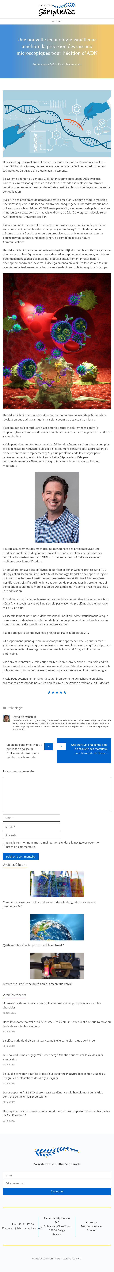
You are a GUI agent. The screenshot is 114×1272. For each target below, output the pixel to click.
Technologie (14, 708)
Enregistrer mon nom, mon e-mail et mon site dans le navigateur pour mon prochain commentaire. (53, 845)
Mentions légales (92, 1226)
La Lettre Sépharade (51, 1258)
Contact (92, 1230)
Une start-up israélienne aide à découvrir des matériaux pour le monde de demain (89, 749)
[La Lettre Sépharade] (57, 9)
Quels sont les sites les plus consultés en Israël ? (33, 945)
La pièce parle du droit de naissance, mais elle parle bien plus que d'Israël (49, 1040)
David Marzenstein (69, 64)
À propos (92, 1222)
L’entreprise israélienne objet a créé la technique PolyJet (37, 984)
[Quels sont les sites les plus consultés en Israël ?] (57, 938)
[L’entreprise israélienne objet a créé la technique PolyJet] (57, 977)
